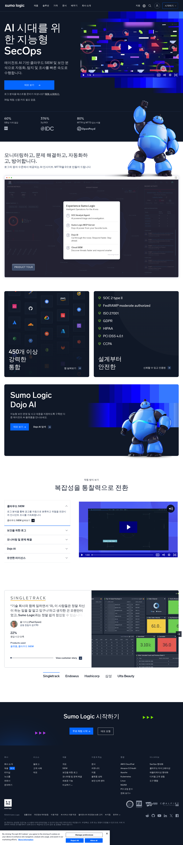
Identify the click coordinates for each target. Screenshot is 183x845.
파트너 (7, 781)
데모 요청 (106, 731)
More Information (25, 840)
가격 (55, 5)
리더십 (7, 772)
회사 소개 (86, 5)
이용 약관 (54, 815)
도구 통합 (154, 781)
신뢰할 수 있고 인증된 (154, 367)
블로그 (36, 764)
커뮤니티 (96, 768)
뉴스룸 (7, 776)
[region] (55, 837)
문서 (64, 5)
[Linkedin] (165, 815)
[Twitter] (171, 815)
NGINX (124, 785)
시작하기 (169, 5)
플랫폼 (13, 646)
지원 (138, 5)
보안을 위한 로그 (69, 772)
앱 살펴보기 (70, 368)
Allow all (93, 840)
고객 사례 (37, 768)
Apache (124, 772)
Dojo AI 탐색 (39, 426)
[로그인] (157, 6)
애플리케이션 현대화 (159, 772)
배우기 (74, 5)
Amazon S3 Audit (128, 768)
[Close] (107, 833)
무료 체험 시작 (80, 731)
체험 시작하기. (52, 94)
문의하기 (8, 785)
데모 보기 (29, 85)
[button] (179, 634)
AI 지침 (108, 815)
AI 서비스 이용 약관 (68, 815)
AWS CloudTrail (127, 764)
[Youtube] (159, 815)
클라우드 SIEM (26, 646)
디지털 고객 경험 (157, 776)
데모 (35, 772)
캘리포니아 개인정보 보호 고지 (90, 815)
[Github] (147, 815)
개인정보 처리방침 (41, 815)
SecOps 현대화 (156, 764)
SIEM (64, 768)
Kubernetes (126, 776)
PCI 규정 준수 (127, 789)
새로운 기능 (67, 781)
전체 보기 (125, 793)
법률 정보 (28, 815)
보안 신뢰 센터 (98, 781)
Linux (123, 781)
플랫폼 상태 (97, 776)
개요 (64, 764)
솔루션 (46, 5)
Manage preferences (84, 835)
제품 (36, 5)
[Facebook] (177, 815)
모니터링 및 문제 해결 (72, 776)
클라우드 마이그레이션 (160, 768)
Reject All (75, 840)
